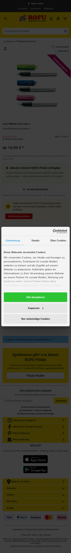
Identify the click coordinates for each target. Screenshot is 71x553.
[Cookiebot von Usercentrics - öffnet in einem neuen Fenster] (52, 231)
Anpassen (33, 307)
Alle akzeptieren (35, 297)
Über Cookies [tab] (58, 240)
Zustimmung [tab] (12, 240)
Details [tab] (36, 240)
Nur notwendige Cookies (35, 318)
